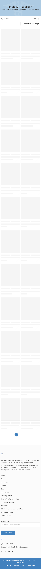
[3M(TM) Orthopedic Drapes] (10, 105)
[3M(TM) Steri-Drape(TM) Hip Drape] (30, 239)
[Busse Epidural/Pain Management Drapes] (30, 407)
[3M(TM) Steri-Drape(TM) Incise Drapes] (10, 273)
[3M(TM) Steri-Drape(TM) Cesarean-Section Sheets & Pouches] (10, 172)
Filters (6, 19)
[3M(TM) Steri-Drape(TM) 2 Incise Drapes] (30, 105)
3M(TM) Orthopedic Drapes (11, 123)
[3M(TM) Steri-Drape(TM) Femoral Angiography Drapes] (10, 206)
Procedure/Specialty (17, 53)
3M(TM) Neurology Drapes (11, 90)
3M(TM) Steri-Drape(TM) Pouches (14, 358)
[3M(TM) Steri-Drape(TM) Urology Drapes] (30, 374)
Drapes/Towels (5, 53)
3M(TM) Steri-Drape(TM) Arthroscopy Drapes (18, 157)
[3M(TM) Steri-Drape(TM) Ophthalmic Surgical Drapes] (30, 307)
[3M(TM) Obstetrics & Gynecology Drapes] (30, 71)
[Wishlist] (17, 30)
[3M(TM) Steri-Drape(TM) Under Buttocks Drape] (10, 374)
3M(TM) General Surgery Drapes (13, 56)
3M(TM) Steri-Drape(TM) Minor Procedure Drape (19, 325)
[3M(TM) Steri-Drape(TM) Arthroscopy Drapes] (10, 139)
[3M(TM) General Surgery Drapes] (10, 38)
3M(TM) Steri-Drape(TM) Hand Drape (15, 258)
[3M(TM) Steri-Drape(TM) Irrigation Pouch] (30, 273)
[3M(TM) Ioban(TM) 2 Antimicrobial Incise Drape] (30, 38)
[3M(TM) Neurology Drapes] (10, 71)
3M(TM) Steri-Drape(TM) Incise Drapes (16, 291)
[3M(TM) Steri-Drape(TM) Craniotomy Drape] (30, 172)
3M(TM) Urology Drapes (10, 426)
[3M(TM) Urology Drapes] (10, 407)
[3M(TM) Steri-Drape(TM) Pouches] (10, 340)
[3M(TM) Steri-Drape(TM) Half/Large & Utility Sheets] (30, 206)
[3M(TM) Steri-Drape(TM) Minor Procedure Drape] (10, 307)
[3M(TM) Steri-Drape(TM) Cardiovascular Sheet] (30, 139)
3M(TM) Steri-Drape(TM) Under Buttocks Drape (19, 392)
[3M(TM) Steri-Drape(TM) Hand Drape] (10, 239)
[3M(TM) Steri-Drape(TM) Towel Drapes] (30, 340)
